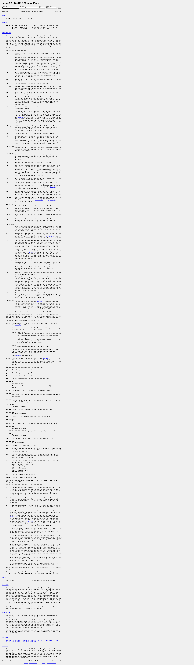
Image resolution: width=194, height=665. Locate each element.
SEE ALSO (5, 637)
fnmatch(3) (40, 301)
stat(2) (40, 640)
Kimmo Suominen (33, 663)
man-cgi (44, 663)
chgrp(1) (18, 640)
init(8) (52, 187)
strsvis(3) (14, 516)
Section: (22, 6)
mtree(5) (18, 641)
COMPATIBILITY (7, 612)
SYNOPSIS (5, 22)
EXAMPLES (5, 585)
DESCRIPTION (6, 33)
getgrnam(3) (51, 200)
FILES (4, 577)
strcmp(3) (32, 252)
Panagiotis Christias (51, 663)
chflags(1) (46, 358)
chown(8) (26, 641)
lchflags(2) (50, 236)
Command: (5, 6)
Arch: (41, 6)
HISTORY (5, 646)
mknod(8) (18, 355)
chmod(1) (26, 640)
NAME (3, 15)
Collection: (49, 6)
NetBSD (26, 663)
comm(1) (20, 117)
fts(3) (56, 640)
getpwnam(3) (39, 200)
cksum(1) (18, 325)
